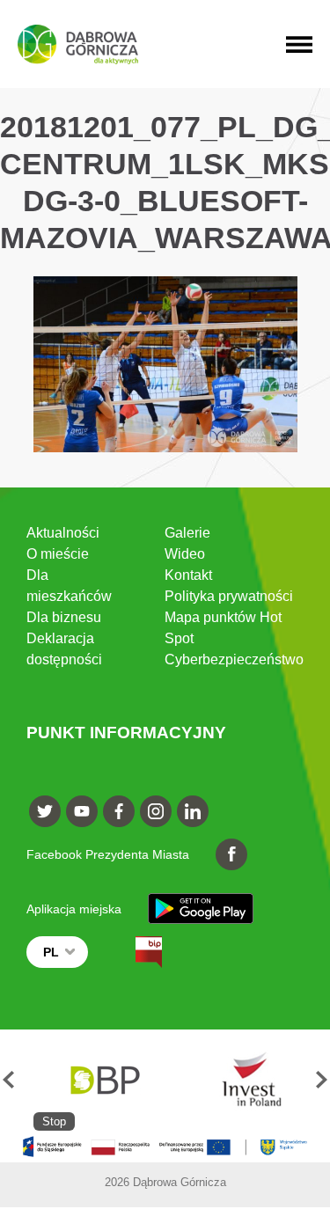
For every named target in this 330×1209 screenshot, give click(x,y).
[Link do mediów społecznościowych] (44, 811)
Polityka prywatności (229, 596)
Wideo (185, 553)
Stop (54, 1121)
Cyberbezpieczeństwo (234, 659)
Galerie (187, 532)
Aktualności (62, 532)
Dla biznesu (63, 617)
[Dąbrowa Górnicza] (78, 44)
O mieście (57, 553)
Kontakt (188, 575)
